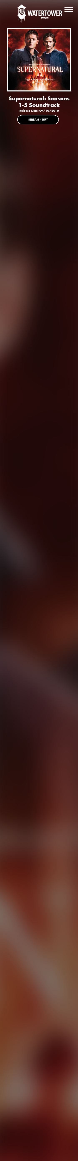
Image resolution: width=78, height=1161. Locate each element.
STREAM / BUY (38, 119)
